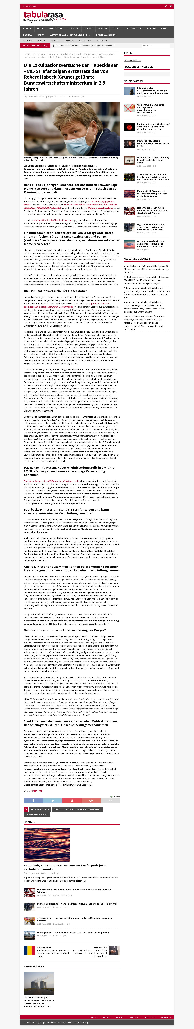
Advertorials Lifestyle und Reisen (70, 34)
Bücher (151, 28)
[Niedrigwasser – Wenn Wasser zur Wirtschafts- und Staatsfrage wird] (29, 935)
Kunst (116, 28)
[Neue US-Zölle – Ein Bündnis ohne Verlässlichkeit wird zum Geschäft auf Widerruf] (29, 892)
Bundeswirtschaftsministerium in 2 (83, 809)
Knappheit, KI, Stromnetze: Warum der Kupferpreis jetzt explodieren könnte (65, 867)
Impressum (69, 41)
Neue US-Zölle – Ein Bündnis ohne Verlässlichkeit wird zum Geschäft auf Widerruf (74, 890)
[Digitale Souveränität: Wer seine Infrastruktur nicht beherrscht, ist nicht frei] (29, 907)
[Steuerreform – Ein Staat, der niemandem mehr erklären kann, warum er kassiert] (29, 921)
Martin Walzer (60, 924)
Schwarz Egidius (61, 895)
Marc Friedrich (49, 873)
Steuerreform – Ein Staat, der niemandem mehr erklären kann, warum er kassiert (74, 919)
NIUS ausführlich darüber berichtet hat (52, 220)
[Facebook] (160, 6)
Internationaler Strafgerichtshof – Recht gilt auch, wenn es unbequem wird (152, 90)
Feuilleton (55, 28)
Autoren (41, 41)
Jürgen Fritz (52, 96)
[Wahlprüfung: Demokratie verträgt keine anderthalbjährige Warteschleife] (129, 108)
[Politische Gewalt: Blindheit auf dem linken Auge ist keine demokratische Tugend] (129, 127)
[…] (84, 880)
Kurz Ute (58, 936)
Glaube (88, 28)
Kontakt (55, 41)
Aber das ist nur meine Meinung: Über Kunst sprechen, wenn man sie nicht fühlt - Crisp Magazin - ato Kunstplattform (144, 319)
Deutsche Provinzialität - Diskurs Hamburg (143, 266)
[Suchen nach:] (156, 45)
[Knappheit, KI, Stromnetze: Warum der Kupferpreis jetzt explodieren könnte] (72, 845)
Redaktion (27, 41)
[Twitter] (165, 6)
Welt (40, 28)
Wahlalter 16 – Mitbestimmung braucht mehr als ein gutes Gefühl (153, 160)
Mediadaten (102, 41)
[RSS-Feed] (171, 6)
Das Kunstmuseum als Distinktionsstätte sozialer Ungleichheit (144, 326)
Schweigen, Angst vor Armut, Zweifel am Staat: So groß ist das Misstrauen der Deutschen (153, 177)
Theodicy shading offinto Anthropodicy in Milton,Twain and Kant (147, 294)
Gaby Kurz (59, 907)
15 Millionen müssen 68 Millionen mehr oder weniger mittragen (147, 269)
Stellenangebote (106, 34)
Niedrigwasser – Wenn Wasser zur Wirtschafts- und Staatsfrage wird (73, 932)
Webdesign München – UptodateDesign (73, 1022)
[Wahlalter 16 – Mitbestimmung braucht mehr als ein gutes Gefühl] (129, 160)
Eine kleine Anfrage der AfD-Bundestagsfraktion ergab (51, 481)
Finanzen (73, 28)
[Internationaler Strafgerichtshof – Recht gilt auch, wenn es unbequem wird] (129, 91)
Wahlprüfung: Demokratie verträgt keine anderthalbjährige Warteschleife (150, 108)
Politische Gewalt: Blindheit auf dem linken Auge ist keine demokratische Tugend (153, 126)
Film (163, 28)
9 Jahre (57, 809)
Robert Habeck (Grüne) (37, 814)
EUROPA (27, 34)
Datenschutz (85, 41)
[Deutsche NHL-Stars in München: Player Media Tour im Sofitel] (129, 144)
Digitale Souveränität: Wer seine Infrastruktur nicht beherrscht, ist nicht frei (77, 903)
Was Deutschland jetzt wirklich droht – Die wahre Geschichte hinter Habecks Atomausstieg (39, 1002)
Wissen (102, 28)
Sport (40, 34)
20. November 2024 (36, 96)
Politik (27, 28)
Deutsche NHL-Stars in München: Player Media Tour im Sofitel (153, 143)
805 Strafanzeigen (40, 809)
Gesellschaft (133, 28)
